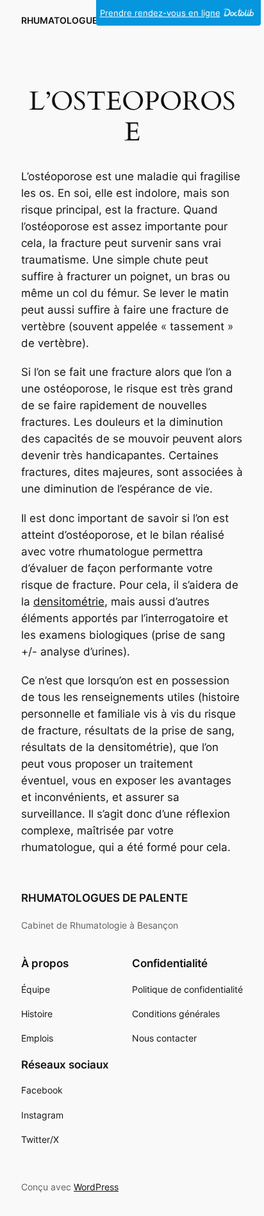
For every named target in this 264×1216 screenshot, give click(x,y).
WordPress (96, 1186)
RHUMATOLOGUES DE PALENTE (90, 20)
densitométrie (68, 601)
